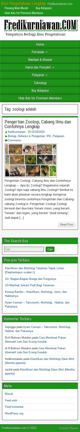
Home (40, 44)
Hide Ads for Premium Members (24, 13)
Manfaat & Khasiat (40, 60)
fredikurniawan (17, 131)
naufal (8, 369)
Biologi (12, 136)
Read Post (66, 224)
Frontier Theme (68, 428)
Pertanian (38, 52)
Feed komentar (14, 406)
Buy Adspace (44, 8)
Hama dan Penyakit (38, 67)
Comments (14, 140)
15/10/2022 (38, 131)
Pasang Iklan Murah (16, 8)
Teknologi (40, 83)
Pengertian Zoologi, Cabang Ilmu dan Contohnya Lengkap (37, 124)
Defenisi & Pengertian (31, 136)
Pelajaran (38, 75)
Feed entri (11, 400)
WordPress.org (14, 413)
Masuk (9, 393)
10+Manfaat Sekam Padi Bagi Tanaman (29, 285)
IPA (49, 136)
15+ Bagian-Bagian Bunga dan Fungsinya (30, 278)
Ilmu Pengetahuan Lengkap (23, 3)
